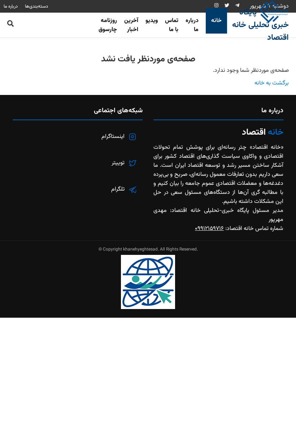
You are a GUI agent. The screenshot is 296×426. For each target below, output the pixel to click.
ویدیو (151, 20)
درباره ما (192, 25)
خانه (216, 20)
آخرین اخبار (131, 25)
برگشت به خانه (271, 83)
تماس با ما (171, 25)
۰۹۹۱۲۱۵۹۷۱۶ (209, 228)
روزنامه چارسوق (108, 25)
